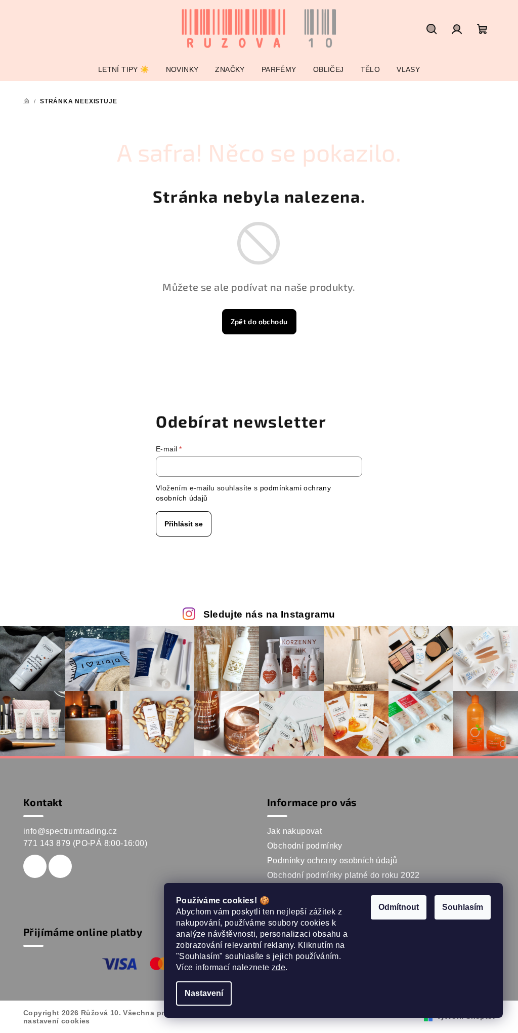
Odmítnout (398, 907)
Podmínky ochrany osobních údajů (332, 860)
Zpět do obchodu (259, 321)
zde (278, 967)
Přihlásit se (183, 524)
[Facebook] (35, 866)
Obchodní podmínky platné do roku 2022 (343, 875)
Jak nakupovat (294, 831)
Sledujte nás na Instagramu (269, 614)
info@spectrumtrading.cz (70, 831)
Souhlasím (462, 907)
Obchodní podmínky (304, 845)
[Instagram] (60, 866)
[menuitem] (123, 69)
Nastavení (204, 993)
